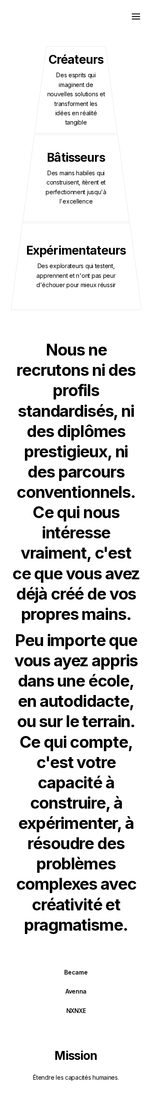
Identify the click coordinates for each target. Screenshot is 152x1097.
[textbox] (76, 16)
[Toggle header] (136, 16)
